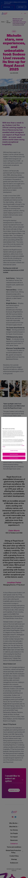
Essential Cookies (14, 454)
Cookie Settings (14, 450)
